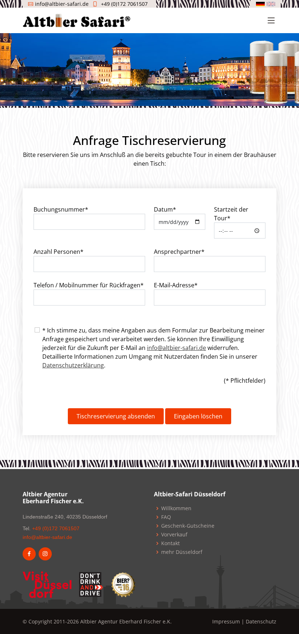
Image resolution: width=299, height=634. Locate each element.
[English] (271, 4)
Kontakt (170, 543)
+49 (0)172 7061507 (124, 3)
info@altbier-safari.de (176, 348)
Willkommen (176, 508)
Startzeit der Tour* (231, 213)
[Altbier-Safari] (77, 20)
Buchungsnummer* (61, 209)
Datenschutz (261, 621)
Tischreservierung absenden (116, 416)
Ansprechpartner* (179, 252)
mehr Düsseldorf (181, 552)
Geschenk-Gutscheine (187, 525)
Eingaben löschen (198, 416)
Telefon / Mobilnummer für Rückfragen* (89, 285)
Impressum (226, 621)
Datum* (165, 209)
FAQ (166, 517)
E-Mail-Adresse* (176, 285)
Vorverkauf (174, 534)
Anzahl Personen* (59, 252)
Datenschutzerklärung (73, 365)
